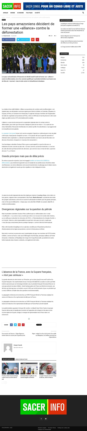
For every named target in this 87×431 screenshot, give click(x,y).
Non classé (64, 65)
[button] (83, 13)
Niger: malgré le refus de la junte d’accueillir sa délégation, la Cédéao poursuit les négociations (44, 335)
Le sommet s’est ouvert (9, 133)
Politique (29, 13)
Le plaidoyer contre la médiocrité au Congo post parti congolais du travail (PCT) (72, 24)
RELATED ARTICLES (8, 359)
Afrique (5, 13)
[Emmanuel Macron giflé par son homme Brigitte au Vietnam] (29, 368)
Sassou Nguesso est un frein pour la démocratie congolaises (70, 36)
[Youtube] (45, 419)
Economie (20, 13)
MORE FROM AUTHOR (21, 359)
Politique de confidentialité (44, 429)
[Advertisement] (29, 96)
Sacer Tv (63, 70)
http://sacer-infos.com (18, 347)
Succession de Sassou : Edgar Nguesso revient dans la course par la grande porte (13, 334)
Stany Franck (6, 35)
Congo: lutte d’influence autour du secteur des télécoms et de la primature (72, 42)
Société (37, 13)
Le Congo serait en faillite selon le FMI (71, 46)
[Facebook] (41, 419)
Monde (12, 13)
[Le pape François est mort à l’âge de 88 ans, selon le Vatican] (47, 368)
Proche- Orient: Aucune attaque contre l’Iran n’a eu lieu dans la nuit (10, 377)
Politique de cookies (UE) (63, 427)
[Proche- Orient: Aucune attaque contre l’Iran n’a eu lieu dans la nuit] (10, 368)
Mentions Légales (42, 427)
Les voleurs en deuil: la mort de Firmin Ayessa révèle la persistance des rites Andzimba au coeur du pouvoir (73, 30)
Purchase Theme (52, 427)
